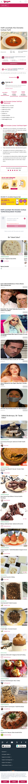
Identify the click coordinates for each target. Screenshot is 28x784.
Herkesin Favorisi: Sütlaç (8, 577)
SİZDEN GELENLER (5, 256)
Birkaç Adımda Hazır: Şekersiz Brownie (12, 524)
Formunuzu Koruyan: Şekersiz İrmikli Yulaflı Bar (13, 442)
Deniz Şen (8, 82)
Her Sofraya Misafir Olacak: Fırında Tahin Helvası (12, 469)
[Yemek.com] (7, 2)
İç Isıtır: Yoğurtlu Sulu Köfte (8, 258)
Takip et (24, 82)
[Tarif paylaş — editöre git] (14, 182)
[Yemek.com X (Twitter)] (17, 742)
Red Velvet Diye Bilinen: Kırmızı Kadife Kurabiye (11, 497)
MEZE (2, 730)
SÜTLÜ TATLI (4, 575)
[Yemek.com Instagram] (2, 742)
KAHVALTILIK (3, 601)
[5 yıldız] (17, 170)
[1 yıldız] (8, 170)
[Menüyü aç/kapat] (1, 2)
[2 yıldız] (10, 170)
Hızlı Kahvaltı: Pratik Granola (9, 603)
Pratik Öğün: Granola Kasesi (9, 629)
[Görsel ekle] (24, 218)
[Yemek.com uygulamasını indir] (6, 746)
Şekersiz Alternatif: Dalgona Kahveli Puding (13, 655)
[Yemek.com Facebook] (21, 742)
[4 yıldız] (15, 170)
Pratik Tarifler (4, 5)
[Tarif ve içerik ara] (20, 2)
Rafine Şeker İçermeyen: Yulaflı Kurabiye (12, 706)
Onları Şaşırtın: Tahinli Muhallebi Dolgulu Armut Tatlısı (14, 550)
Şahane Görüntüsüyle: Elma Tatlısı (10, 680)
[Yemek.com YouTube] (12, 742)
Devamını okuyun (9, 88)
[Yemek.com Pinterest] (25, 742)
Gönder (16, 226)
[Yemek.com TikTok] (7, 742)
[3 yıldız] (13, 170)
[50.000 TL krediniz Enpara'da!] (14, 201)
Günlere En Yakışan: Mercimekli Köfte (11, 732)
